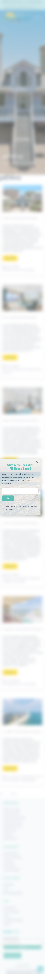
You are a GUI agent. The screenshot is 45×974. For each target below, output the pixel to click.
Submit (8, 498)
